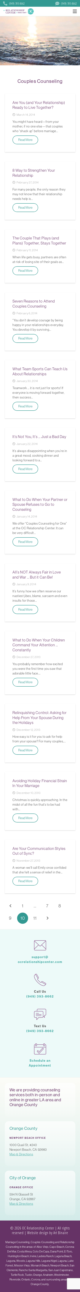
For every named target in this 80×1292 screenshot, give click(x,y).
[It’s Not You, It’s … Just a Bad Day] (40, 454)
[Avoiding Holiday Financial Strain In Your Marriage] (40, 801)
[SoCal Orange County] (18, 11)
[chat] (40, 1014)
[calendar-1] (40, 1049)
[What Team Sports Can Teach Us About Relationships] (40, 389)
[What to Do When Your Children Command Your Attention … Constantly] (40, 662)
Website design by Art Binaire (47, 1232)
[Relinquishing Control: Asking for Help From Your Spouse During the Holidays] (40, 733)
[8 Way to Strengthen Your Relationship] (40, 191)
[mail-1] (40, 945)
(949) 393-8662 (40, 996)
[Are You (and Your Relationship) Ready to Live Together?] (40, 123)
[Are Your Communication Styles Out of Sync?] (40, 866)
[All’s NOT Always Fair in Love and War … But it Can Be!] (40, 592)
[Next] (47, 918)
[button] (74, 11)
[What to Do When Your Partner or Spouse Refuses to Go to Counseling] (40, 522)
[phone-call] (40, 980)
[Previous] (10, 905)
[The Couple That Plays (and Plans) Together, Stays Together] (40, 256)
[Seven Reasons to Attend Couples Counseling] (40, 321)
